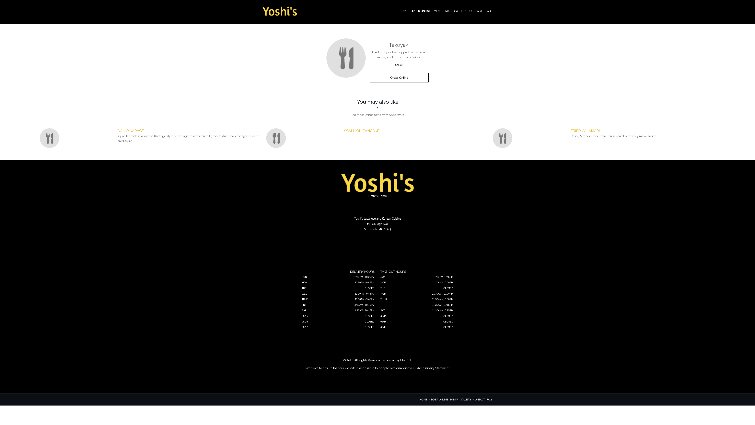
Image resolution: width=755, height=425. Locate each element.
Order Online (421, 11)
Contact (475, 11)
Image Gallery (455, 11)
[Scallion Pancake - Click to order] (277, 138)
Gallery (465, 399)
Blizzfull (405, 360)
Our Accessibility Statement (430, 368)
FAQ (488, 11)
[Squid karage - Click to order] (50, 138)
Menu (438, 11)
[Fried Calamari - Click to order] (503, 138)
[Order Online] (346, 58)
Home (404, 11)
